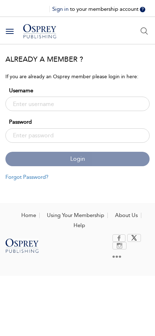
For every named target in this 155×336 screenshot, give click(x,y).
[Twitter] (134, 238)
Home (28, 215)
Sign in (61, 9)
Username (21, 90)
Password (20, 122)
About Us (126, 215)
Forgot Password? (26, 177)
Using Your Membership (75, 215)
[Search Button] (144, 31)
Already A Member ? (44, 59)
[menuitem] (119, 238)
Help (79, 225)
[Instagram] (119, 245)
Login (77, 158)
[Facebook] (118, 238)
